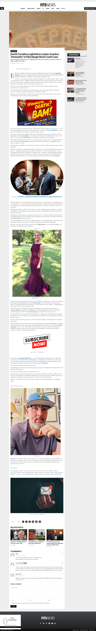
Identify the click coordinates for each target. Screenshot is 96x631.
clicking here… (42, 514)
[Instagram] (47, 623)
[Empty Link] (85, 55)
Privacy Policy (91, 629)
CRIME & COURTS (30, 8)
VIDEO (53, 8)
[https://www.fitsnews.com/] (48, 5)
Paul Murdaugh (37, 303)
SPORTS (47, 8)
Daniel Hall (27, 137)
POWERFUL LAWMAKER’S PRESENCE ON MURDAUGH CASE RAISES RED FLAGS (40, 196)
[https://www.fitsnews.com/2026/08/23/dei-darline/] (70, 60)
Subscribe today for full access (10, 625)
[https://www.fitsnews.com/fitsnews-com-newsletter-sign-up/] (36, 495)
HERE (11, 474)
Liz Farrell (50, 546)
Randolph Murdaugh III (25, 358)
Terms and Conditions (84, 629)
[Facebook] (41, 623)
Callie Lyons (32, 545)
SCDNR (60, 314)
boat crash (29, 224)
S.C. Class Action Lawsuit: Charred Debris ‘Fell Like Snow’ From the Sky (81, 99)
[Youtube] (50, 623)
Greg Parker (56, 156)
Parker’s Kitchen (16, 218)
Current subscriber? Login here (10, 627)
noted (44, 202)
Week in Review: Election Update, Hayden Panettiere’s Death (81, 82)
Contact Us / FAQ (76, 629)
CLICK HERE (28, 474)
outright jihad (31, 211)
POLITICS (38, 8)
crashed (24, 314)
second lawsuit (30, 215)
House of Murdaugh (52, 130)
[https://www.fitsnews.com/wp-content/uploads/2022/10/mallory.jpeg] (36, 263)
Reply (62, 553)
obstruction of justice (38, 367)
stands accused (28, 325)
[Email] (53, 623)
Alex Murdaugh (24, 141)
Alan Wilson (45, 363)
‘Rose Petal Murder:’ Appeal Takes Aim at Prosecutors (80, 74)
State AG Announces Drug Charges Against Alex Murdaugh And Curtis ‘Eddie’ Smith (55, 543)
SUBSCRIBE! (40, 352)
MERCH (57, 8)
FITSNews (13, 63)
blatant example (38, 90)
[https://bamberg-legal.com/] (36, 125)
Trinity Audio (23, 68)
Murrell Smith (25, 136)
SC (43, 8)
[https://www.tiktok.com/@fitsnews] (55, 623)
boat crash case (54, 128)
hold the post (49, 358)
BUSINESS (23, 8)
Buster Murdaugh (33, 311)
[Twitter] (44, 623)
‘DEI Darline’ (78, 58)
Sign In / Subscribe (90, 8)
